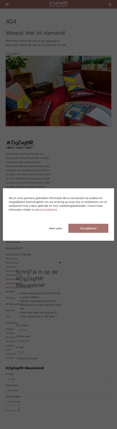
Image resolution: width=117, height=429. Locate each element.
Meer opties (55, 228)
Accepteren (88, 228)
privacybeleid (48, 209)
